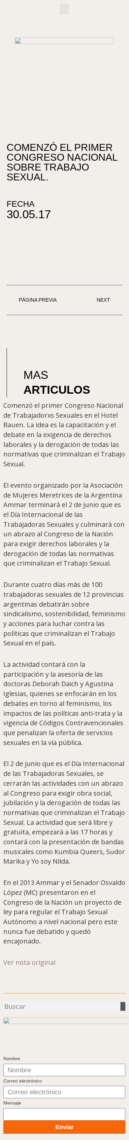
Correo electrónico (22, 1080)
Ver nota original (29, 962)
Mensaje (12, 1102)
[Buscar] (122, 1006)
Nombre (11, 1058)
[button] (64, 9)
